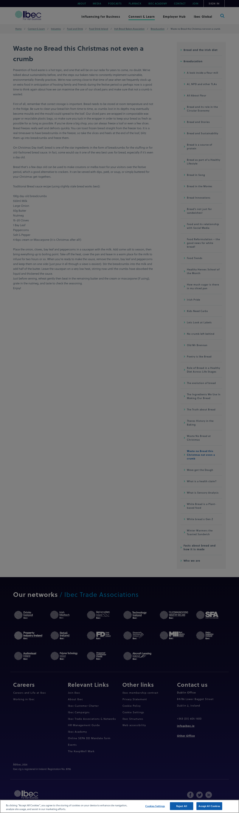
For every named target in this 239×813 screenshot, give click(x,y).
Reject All (181, 806)
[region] (119, 806)
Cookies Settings (155, 806)
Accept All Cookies (209, 806)
